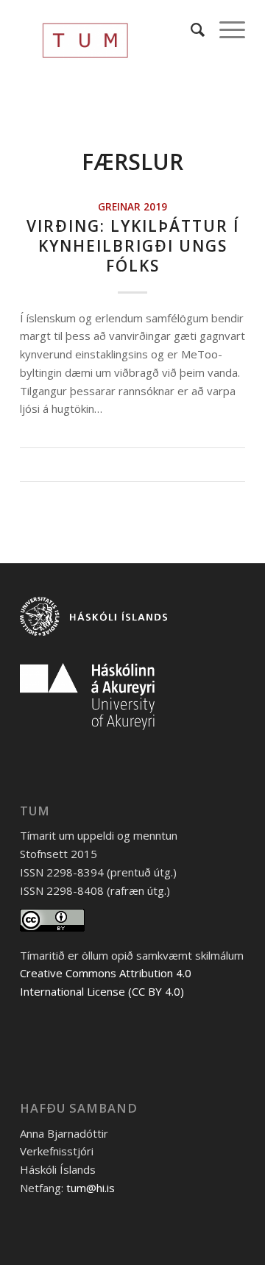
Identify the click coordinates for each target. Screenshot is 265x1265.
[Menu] (225, 29)
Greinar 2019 (132, 206)
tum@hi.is (90, 1187)
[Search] (190, 29)
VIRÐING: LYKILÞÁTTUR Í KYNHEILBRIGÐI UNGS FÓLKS (132, 246)
